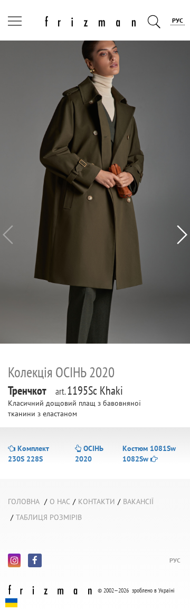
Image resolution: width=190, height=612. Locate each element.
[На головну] (72, 19)
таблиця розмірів (49, 517)
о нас (60, 501)
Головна (24, 501)
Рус (177, 20)
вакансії (138, 501)
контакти (96, 501)
